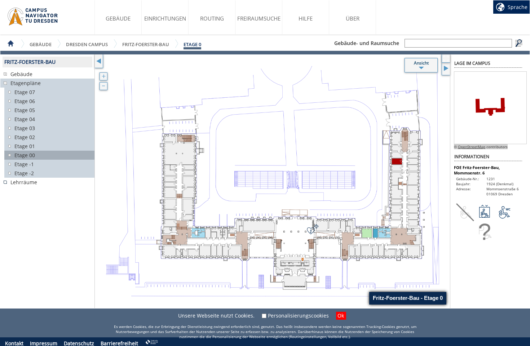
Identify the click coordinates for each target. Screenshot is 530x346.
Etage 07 (24, 92)
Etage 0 (192, 44)
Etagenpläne (25, 83)
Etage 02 (24, 137)
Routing (212, 18)
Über (352, 18)
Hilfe (306, 18)
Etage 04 (24, 119)
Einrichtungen (165, 18)
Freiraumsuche (259, 18)
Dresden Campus (87, 44)
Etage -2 (24, 173)
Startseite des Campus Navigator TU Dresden (33, 17)
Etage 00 (24, 155)
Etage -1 (24, 164)
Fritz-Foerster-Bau (145, 44)
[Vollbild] (446, 58)
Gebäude (118, 18)
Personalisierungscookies (298, 315)
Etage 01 (24, 146)
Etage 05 (24, 110)
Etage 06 (24, 101)
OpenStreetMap (471, 146)
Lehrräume (23, 182)
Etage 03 (24, 128)
